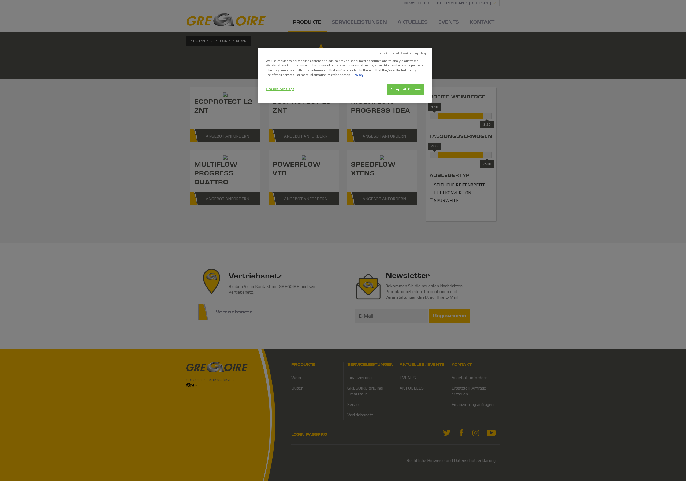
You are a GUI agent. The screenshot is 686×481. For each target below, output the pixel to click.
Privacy (357, 75)
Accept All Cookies (405, 89)
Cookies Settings (280, 89)
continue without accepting (403, 53)
